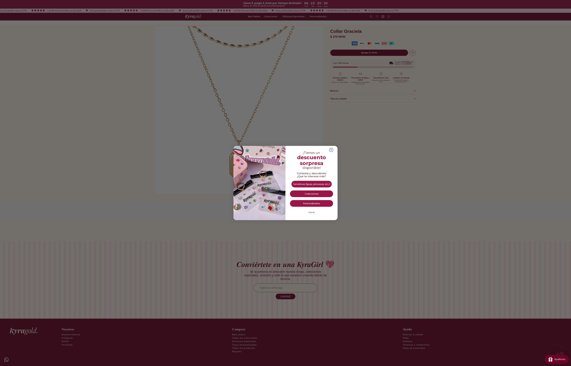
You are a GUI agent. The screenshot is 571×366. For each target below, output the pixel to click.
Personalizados (311, 203)
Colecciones (312, 193)
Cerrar (311, 212)
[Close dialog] (331, 150)
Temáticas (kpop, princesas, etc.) (311, 184)
